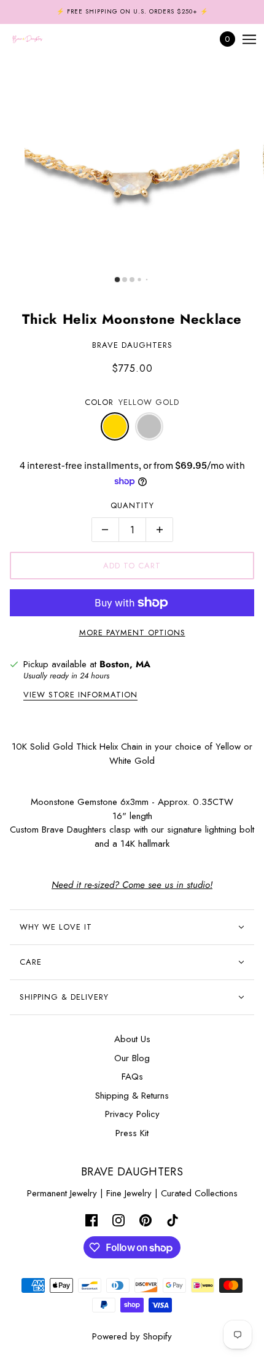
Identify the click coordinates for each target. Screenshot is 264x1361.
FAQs (132, 1076)
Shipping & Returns (132, 1095)
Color (99, 402)
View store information (80, 695)
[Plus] (160, 529)
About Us (132, 1039)
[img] (91, 1219)
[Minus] (105, 529)
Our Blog (132, 1058)
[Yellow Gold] (115, 426)
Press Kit (132, 1133)
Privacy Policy (132, 1114)
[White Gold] (149, 426)
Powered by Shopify (132, 1336)
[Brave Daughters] (38, 39)
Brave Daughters (132, 345)
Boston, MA (124, 664)
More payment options (132, 632)
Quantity (132, 505)
